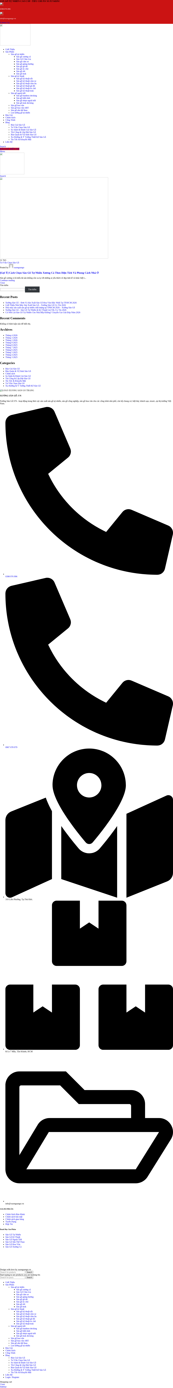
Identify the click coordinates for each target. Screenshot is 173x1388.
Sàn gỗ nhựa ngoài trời (26, 100)
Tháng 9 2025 (11, 342)
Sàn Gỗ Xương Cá (13, 1247)
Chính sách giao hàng (14, 1219)
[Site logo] (15, 45)
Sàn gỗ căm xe (22, 61)
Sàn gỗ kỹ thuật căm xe (26, 81)
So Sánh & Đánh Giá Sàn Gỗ (23, 130)
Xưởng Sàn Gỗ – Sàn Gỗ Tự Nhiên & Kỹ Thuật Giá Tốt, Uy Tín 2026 (35, 310)
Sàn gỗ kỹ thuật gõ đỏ (25, 86)
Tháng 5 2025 (11, 352)
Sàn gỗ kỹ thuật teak (25, 91)
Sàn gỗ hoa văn (17, 105)
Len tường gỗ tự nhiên (20, 113)
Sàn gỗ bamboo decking (26, 95)
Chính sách (10, 373)
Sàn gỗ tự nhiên (17, 54)
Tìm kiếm (4, 285)
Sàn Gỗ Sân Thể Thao (15, 1242)
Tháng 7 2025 (11, 347)
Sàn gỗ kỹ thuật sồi (24, 78)
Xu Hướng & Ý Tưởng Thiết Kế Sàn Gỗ (28, 137)
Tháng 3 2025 (11, 357)
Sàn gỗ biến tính (23, 98)
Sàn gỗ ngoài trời (18, 93)
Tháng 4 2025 (11, 355)
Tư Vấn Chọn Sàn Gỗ (20, 127)
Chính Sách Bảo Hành (15, 1214)
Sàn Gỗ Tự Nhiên (13, 1234)
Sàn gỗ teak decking (25, 103)
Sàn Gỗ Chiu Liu (23, 59)
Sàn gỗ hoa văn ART (20, 108)
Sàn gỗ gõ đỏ (22, 66)
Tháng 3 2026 (11, 338)
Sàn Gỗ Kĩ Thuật (12, 1237)
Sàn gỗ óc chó (22, 69)
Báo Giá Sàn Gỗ (18, 125)
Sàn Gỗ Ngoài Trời (13, 1239)
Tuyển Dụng (10, 1221)
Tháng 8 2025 (11, 345)
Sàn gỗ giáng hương (25, 64)
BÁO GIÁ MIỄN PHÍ (9, 149)
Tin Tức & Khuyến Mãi (21, 139)
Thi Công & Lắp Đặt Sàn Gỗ (23, 132)
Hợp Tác (9, 1224)
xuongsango (19, 267)
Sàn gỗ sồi (20, 71)
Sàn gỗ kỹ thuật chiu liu (26, 83)
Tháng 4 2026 (11, 335)
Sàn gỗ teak (21, 74)
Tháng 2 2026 (11, 340)
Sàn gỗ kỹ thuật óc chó (26, 88)
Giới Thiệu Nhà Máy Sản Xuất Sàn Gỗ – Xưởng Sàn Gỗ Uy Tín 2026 (35, 305)
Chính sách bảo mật (13, 1217)
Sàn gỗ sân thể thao (19, 110)
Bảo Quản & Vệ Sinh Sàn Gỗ (23, 134)
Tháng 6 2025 (11, 350)
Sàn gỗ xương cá (23, 56)
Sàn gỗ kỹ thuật (17, 76)
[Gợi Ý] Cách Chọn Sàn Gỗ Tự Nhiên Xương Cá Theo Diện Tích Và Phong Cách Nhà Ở (49, 272)
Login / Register (12, 1377)
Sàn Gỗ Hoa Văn (12, 1244)
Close (2, 283)
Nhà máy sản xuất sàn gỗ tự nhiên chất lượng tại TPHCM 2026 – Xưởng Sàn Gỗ (40, 307)
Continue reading (7, 280)
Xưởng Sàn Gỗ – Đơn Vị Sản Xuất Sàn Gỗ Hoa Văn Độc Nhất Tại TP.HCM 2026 (41, 303)
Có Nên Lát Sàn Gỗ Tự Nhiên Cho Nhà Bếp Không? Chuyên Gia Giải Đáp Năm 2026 (42, 312)
